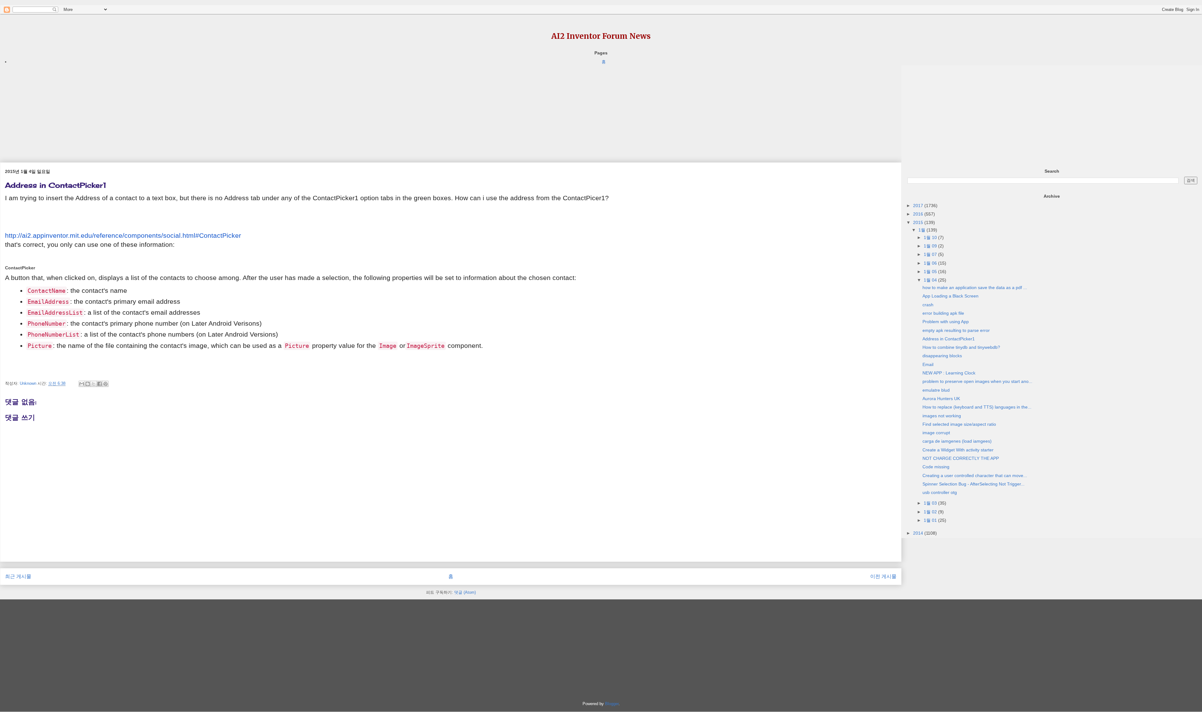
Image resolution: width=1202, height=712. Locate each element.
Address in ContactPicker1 (948, 338)
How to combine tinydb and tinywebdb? (961, 347)
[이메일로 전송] (82, 384)
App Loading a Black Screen (950, 295)
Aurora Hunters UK (941, 398)
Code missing (935, 466)
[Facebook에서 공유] (99, 384)
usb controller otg (939, 492)
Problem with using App (945, 321)
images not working (941, 415)
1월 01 (931, 520)
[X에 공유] (93, 384)
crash (927, 304)
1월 (922, 229)
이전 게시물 (883, 576)
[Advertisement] (188, 109)
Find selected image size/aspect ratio (959, 424)
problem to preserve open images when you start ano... (977, 381)
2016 (918, 213)
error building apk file (943, 313)
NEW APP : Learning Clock (948, 372)
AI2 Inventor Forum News (601, 36)
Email (927, 364)
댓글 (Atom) (465, 592)
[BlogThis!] (88, 384)
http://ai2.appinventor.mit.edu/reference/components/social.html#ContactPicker (123, 235)
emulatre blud (936, 390)
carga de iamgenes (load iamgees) (957, 441)
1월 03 (931, 503)
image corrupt (936, 432)
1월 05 (931, 271)
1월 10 (931, 237)
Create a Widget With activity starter (958, 449)
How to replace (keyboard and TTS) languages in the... (976, 406)
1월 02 (931, 511)
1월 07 (931, 254)
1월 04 (931, 279)
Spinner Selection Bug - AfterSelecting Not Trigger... (973, 483)
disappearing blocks (942, 355)
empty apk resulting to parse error (956, 330)
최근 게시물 (18, 576)
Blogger (612, 703)
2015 (918, 222)
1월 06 (931, 263)
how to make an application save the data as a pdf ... (974, 287)
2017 (918, 205)
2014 (918, 533)
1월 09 (931, 245)
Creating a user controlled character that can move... (974, 475)
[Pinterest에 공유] (105, 384)
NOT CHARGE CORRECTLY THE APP (960, 458)
